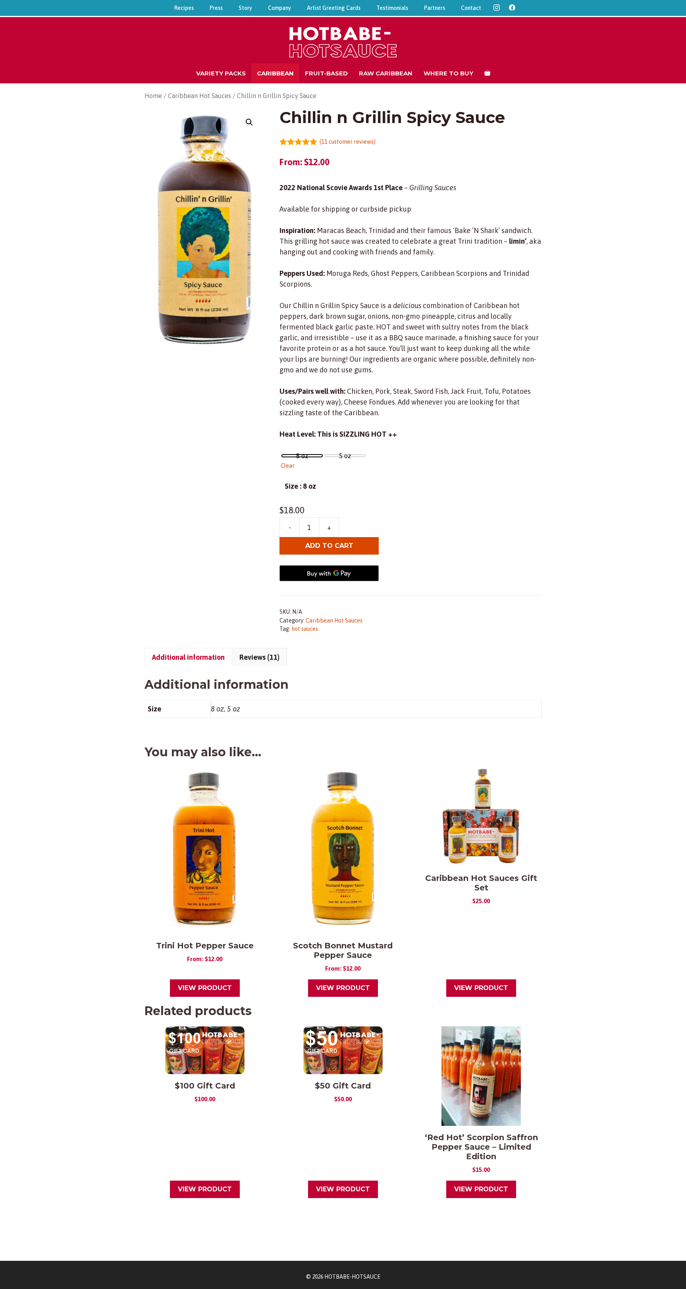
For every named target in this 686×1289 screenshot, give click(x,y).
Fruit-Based (326, 73)
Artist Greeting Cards (333, 8)
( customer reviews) (348, 142)
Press (216, 8)
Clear (288, 465)
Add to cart (329, 545)
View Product (205, 988)
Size (291, 486)
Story (245, 8)
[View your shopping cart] (487, 73)
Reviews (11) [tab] (259, 657)
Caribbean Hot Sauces (199, 96)
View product (481, 988)
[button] (249, 122)
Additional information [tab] (188, 657)
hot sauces (304, 629)
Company (279, 8)
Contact (471, 8)
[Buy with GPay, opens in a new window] (329, 573)
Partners (434, 8)
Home (153, 96)
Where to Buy (448, 73)
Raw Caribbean (385, 73)
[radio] (302, 456)
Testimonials (392, 8)
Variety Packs (221, 73)
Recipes (184, 8)
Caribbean (275, 73)
